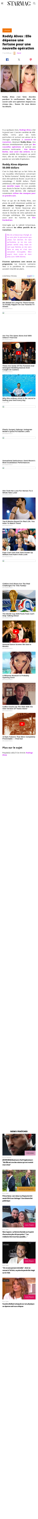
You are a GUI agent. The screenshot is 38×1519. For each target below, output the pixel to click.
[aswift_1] (19, 22)
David (19, 53)
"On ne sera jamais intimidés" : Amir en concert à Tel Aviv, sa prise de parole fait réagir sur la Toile (18, 1270)
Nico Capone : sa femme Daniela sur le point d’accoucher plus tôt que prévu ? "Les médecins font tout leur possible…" (18, 1234)
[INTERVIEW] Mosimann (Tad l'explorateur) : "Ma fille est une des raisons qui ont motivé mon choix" (17, 1162)
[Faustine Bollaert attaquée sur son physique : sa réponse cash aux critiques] (19, 1288)
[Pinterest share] (31, 59)
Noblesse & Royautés (26, 1189)
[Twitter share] (19, 59)
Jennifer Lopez (13, 186)
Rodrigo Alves (25, 130)
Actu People (29, 1225)
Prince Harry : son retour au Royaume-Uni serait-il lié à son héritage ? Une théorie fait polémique (17, 1198)
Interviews (30, 1153)
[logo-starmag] (19, 3)
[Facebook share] (7, 59)
